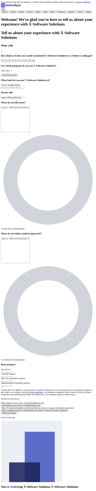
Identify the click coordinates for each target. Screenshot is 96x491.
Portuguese (61, 12)
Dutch (52, 12)
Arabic (45, 12)
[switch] (21, 405)
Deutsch (5, 12)
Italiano (38, 12)
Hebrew (88, 12)
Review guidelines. (36, 392)
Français (30, 12)
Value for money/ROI (13, 378)
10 (33, 61)
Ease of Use (5, 369)
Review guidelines (83, 2)
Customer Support (8, 374)
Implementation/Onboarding (15, 383)
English (13, 12)
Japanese (71, 12)
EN (3, 9)
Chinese (80, 12)
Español (21, 12)
